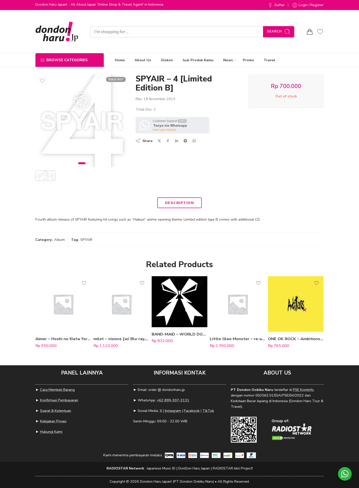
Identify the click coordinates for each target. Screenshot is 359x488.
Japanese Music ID (161, 468)
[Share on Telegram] (185, 141)
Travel (269, 60)
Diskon (167, 60)
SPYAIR (86, 239)
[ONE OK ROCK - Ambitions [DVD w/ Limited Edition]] (296, 304)
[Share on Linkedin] (177, 141)
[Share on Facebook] (168, 140)
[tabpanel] (81, 122)
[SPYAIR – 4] (81, 120)
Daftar (280, 4)
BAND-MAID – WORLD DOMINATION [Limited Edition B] (179, 334)
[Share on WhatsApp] (194, 141)
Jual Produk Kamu (198, 60)
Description (179, 202)
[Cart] (309, 31)
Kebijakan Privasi (53, 421)
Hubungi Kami (51, 431)
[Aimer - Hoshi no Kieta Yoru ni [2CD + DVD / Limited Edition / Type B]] (63, 304)
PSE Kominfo (303, 389)
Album (59, 239)
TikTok (208, 410)
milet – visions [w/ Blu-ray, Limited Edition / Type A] (121, 339)
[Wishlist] (42, 81)
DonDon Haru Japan (194, 468)
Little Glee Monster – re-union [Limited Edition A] (237, 339)
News (228, 60)
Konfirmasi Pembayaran (59, 400)
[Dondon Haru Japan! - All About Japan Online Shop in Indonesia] (56, 31)
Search (274, 31)
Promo (248, 60)
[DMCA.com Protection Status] (284, 437)
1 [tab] (82, 167)
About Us (143, 60)
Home (120, 60)
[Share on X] (159, 141)
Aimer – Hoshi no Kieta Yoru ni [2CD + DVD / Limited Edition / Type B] (63, 339)
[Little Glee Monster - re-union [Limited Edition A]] (237, 304)
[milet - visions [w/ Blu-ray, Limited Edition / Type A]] (121, 304)
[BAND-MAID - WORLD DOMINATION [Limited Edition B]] (179, 301)
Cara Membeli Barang (57, 389)
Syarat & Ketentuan (55, 410)
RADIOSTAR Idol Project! (233, 468)
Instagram (173, 410)
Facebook (192, 410)
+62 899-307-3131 (173, 400)
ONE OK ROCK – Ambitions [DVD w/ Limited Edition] (296, 339)
